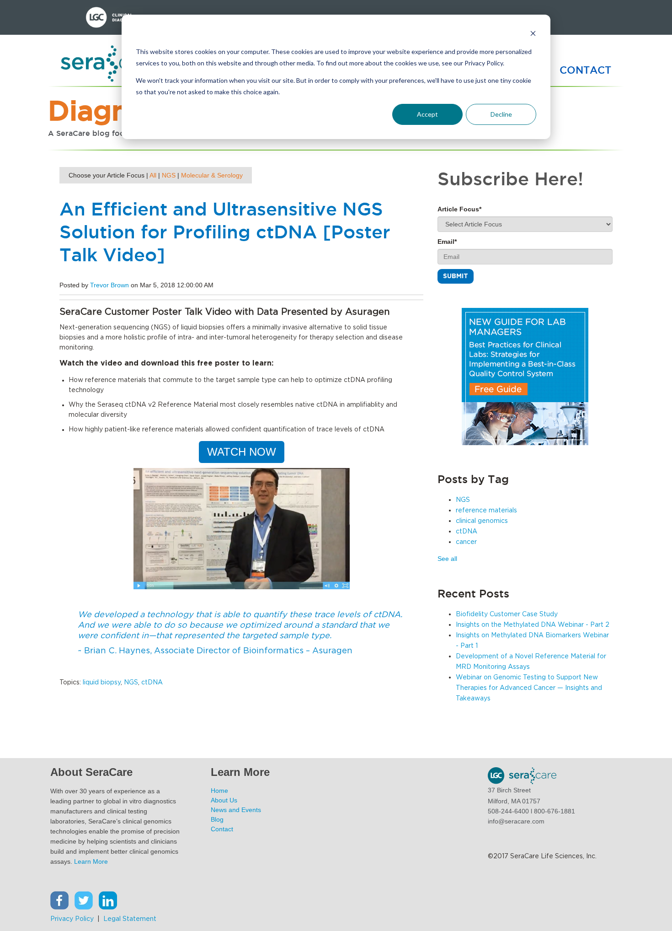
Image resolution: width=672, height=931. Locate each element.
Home (219, 790)
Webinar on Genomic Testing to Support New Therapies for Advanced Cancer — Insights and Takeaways (529, 688)
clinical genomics (482, 521)
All (152, 175)
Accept (427, 114)
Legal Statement (130, 919)
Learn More (91, 861)
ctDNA (152, 682)
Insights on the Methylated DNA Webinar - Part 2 (532, 625)
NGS (169, 175)
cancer (466, 542)
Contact (222, 829)
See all (447, 558)
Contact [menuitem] (585, 70)
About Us (224, 800)
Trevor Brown (109, 285)
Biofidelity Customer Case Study (507, 614)
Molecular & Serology (212, 175)
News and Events (236, 809)
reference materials (486, 510)
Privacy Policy (72, 919)
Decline (501, 114)
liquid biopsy (102, 682)
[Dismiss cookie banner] (533, 34)
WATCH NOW (241, 452)
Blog (217, 819)
